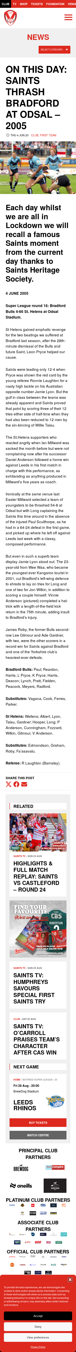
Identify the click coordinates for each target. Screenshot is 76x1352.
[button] (70, 1280)
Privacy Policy (38, 1346)
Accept (38, 1316)
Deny (38, 1326)
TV (14, 4)
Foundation (55, 4)
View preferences (38, 1337)
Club (5, 4)
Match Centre (38, 1135)
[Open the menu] (68, 18)
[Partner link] (21, 1167)
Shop (23, 4)
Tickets (37, 4)
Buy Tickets (38, 1123)
